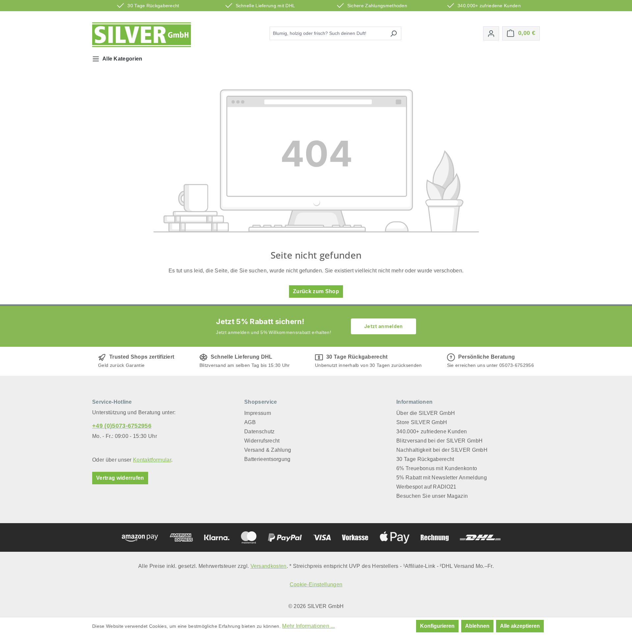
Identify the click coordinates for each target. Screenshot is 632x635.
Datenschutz (259, 431)
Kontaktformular (152, 460)
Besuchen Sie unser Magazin (432, 496)
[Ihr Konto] (491, 33)
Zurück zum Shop (316, 291)
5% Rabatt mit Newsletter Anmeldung (441, 477)
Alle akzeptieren (520, 626)
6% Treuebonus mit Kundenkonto (436, 468)
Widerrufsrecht (261, 441)
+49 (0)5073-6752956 (121, 425)
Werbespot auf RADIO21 (426, 487)
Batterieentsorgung (267, 459)
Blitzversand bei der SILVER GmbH (439, 441)
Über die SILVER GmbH (425, 413)
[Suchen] (393, 33)
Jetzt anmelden (383, 326)
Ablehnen (477, 626)
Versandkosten (268, 566)
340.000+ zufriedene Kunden (431, 431)
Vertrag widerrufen (120, 478)
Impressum (257, 413)
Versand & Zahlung (267, 450)
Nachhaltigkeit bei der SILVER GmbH (441, 450)
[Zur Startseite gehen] (141, 34)
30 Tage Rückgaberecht (425, 459)
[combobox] (328, 33)
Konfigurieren (437, 626)
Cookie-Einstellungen (316, 584)
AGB (250, 422)
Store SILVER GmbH (421, 422)
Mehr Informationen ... (308, 626)
